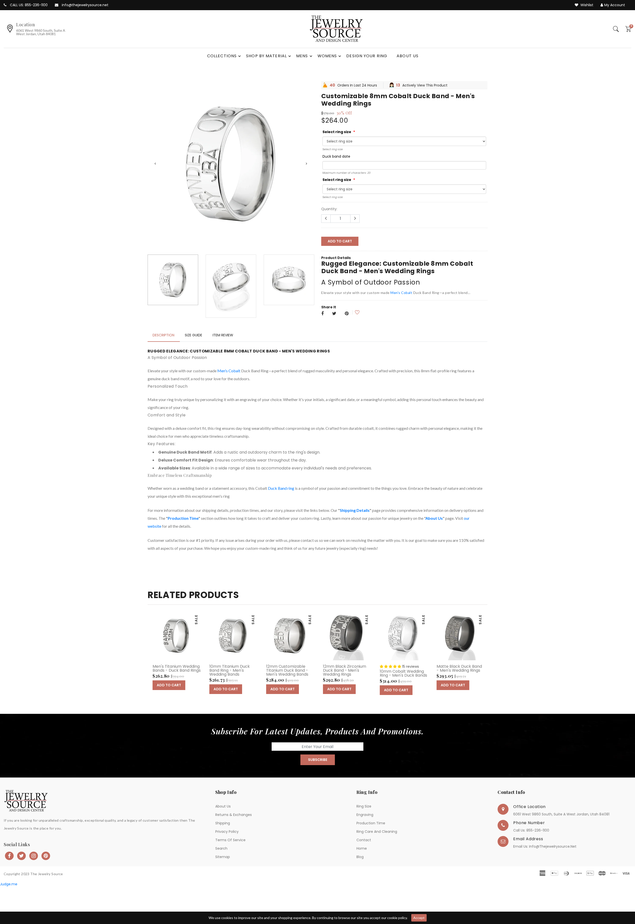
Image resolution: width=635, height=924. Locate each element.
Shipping (222, 861)
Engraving (364, 852)
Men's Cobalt (401, 292)
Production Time (183, 555)
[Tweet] (334, 313)
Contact (363, 877)
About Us (434, 555)
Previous (155, 184)
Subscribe (317, 797)
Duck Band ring (281, 525)
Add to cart (340, 241)
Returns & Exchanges (233, 852)
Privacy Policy (227, 869)
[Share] (322, 313)
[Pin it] (347, 313)
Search (221, 886)
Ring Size (363, 844)
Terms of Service (230, 877)
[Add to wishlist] (354, 312)
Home (361, 886)
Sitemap (222, 894)
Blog (360, 894)
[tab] (163, 373)
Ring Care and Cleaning (376, 869)
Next (306, 184)
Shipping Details (355, 548)
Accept (419, 918)
